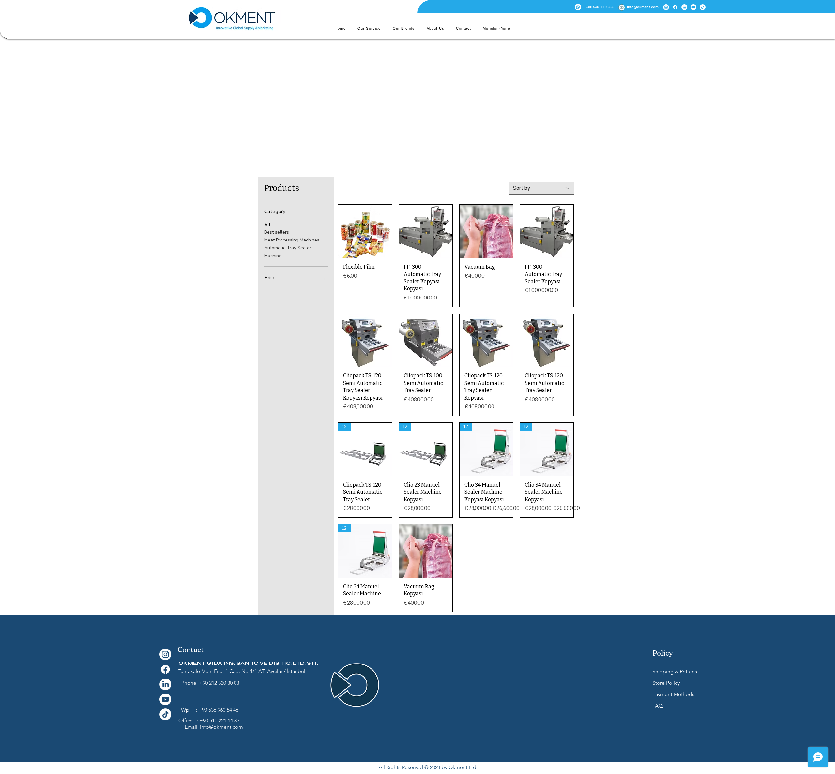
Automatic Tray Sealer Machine (287, 252)
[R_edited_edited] (621, 7)
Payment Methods (674, 694)
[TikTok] (703, 7)
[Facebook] (675, 7)
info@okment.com (221, 727)
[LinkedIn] (684, 7)
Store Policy (666, 683)
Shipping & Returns (674, 671)
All (267, 225)
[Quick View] (365, 231)
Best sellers (276, 232)
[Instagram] (666, 7)
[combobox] (541, 188)
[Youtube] (693, 7)
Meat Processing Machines (291, 240)
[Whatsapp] (578, 7)
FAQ (657, 706)
